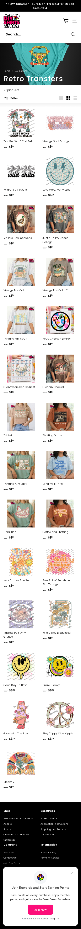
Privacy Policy (48, 852)
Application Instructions (54, 824)
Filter (14, 98)
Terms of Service (50, 857)
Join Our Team (12, 863)
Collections (21, 71)
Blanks (7, 829)
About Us (9, 852)
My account (47, 834)
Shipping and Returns (53, 829)
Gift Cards (10, 840)
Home (7, 71)
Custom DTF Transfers (16, 834)
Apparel (8, 824)
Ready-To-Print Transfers (18, 818)
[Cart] (66, 21)
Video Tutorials (49, 818)
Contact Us (10, 857)
